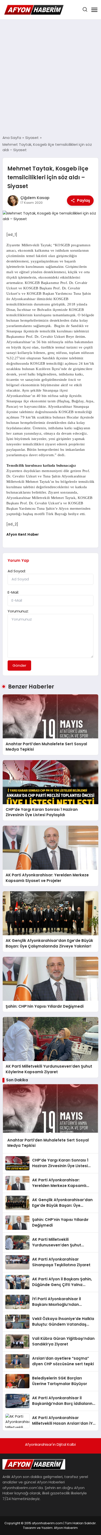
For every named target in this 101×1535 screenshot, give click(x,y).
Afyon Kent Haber (22, 534)
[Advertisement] (50, 77)
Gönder (19, 665)
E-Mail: (13, 592)
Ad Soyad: (17, 571)
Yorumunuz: (18, 611)
